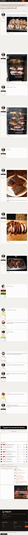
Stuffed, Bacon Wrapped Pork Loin (7, 461)
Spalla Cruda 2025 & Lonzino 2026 (20, 472)
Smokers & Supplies (16, 2)
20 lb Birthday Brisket (18, 469)
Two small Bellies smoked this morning (10, 456)
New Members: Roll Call (3, 2)
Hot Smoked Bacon (10, 457)
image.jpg (8, 82)
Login (25, 523)
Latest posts (16, 468)
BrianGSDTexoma (24, 452)
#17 (26, 403)
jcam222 (4, 452)
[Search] (27, 1)
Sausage (12, 2)
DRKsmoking (24, 454)
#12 (26, 330)
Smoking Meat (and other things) (17, 526)
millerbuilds (4, 459)
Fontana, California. (3, 21)
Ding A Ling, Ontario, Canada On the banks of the (3, 361)
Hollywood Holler (4, 328)
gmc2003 (25, 459)
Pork (16, 483)
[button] (10, 1)
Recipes (15, 523)
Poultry (10, 445)
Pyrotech (4, 447)
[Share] (26, 13)
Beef (16, 471)
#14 (26, 363)
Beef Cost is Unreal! (18, 475)
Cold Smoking (20, 2)
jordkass (2, 9)
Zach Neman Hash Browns (19, 478)
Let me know (13, 5)
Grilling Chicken (11, 459)
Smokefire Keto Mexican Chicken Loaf (10, 451)
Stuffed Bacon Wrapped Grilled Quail (10, 444)
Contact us (3, 526)
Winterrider (24, 447)
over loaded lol (5, 449)
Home (3, 523)
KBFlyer (4, 457)
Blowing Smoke (8, 2)
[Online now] (3, 287)
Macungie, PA (4, 340)
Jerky (24, 2)
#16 (26, 392)
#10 (26, 308)
